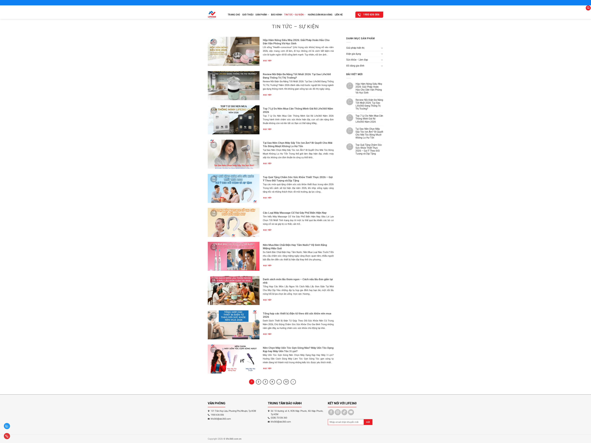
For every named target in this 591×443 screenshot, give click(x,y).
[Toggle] (382, 48)
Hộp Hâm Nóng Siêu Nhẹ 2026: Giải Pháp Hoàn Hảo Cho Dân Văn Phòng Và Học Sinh (369, 88)
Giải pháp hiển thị (355, 47)
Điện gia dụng (353, 53)
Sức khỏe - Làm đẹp (357, 59)
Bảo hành (276, 14)
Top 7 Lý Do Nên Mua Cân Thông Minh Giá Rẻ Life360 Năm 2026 (369, 118)
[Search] (588, 7)
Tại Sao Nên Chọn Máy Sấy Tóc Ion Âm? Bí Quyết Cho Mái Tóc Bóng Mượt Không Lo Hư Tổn (369, 133)
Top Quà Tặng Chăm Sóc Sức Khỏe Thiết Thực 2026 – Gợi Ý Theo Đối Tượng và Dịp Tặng (369, 149)
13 (286, 381)
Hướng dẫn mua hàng (320, 14)
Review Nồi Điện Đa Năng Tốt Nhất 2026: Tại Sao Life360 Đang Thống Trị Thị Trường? (369, 104)
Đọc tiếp (267, 61)
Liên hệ (339, 14)
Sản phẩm (261, 14)
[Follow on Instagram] (338, 412)
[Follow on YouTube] (351, 412)
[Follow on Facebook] (331, 412)
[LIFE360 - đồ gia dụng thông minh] (215, 14)
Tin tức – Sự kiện (294, 14)
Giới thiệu (247, 14)
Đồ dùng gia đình (355, 65)
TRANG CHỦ (234, 14)
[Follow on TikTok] (344, 412)
